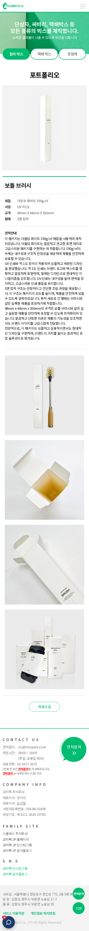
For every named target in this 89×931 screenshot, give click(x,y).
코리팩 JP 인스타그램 (17, 844)
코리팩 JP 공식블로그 (17, 850)
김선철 (21, 803)
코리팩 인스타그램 (15, 868)
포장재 (72, 53)
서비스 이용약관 (13, 913)
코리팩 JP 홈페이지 (16, 839)
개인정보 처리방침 (43, 913)
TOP (78, 908)
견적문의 (78, 894)
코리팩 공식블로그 (15, 873)
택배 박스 (44, 53)
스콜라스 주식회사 (15, 833)
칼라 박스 (16, 53)
